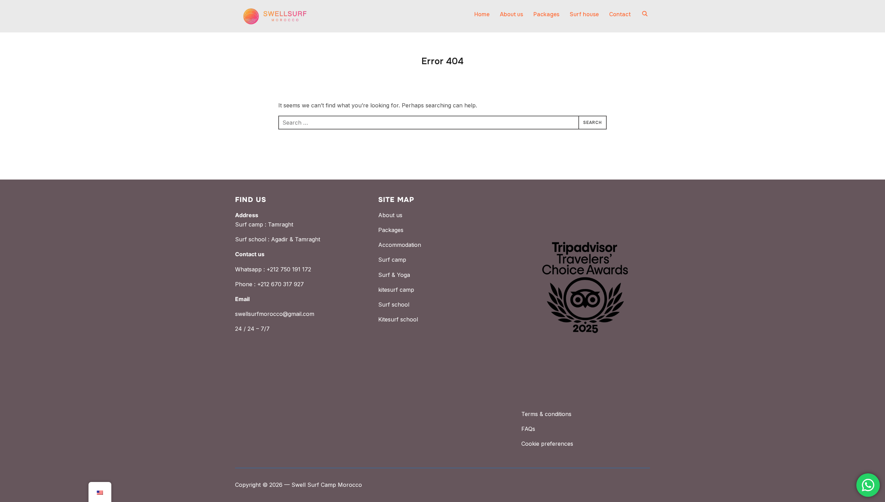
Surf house (584, 14)
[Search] (645, 13)
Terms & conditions (546, 414)
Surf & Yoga (394, 274)
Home (482, 14)
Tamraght (280, 224)
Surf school (393, 304)
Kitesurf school (398, 319)
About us (511, 14)
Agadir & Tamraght (295, 239)
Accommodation (399, 244)
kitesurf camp (396, 289)
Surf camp (392, 259)
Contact (620, 14)
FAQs (528, 428)
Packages (546, 14)
